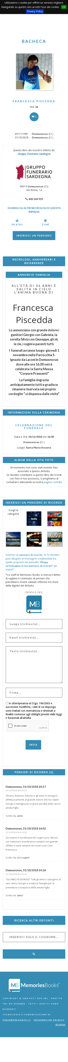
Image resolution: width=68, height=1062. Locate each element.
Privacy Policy (35, 11)
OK (64, 7)
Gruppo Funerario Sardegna (34, 153)
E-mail (45, 224)
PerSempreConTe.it (17, 1020)
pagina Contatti (53, 482)
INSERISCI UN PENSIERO (34, 235)
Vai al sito (17, 224)
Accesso (60, 1024)
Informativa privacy (49, 1020)
